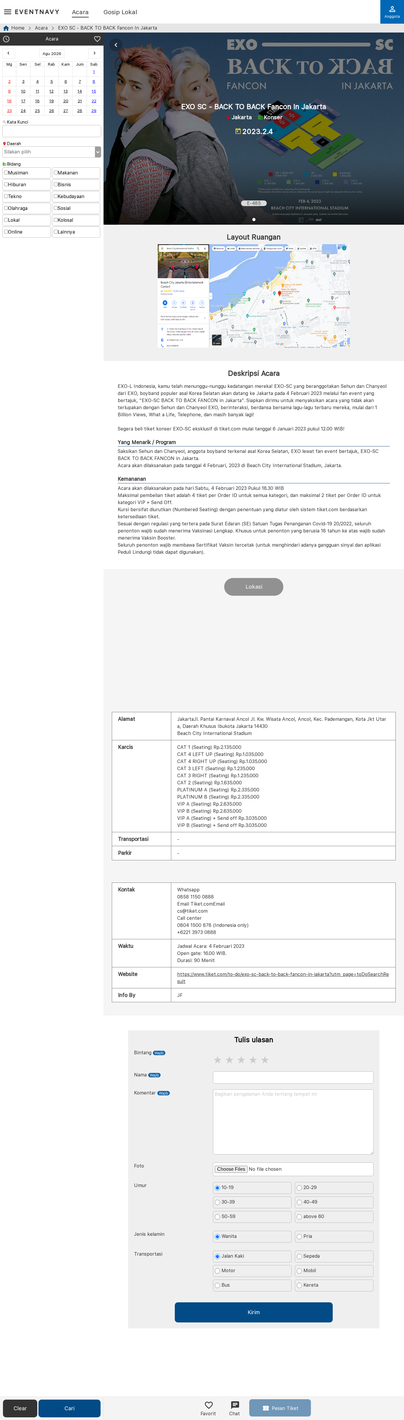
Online (15, 232)
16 (9, 100)
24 (23, 110)
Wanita (229, 1236)
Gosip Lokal (120, 12)
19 (51, 100)
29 (93, 110)
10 (23, 91)
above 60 (313, 1216)
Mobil (309, 1270)
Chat (234, 1413)
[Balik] (115, 44)
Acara (80, 12)
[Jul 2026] (8, 53)
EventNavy (37, 11)
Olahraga (18, 208)
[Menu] (7, 12)
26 (51, 110)
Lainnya (66, 232)
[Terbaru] (6, 40)
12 (51, 91)
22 (94, 100)
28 (79, 110)
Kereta (310, 1285)
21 (80, 100)
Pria (307, 1236)
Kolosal (65, 220)
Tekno (15, 196)
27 (65, 110)
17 (23, 100)
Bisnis (64, 184)
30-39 (228, 1202)
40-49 (310, 1202)
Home (18, 28)
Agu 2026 (52, 53)
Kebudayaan (71, 196)
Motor (228, 1270)
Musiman (18, 173)
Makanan (68, 173)
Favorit (208, 1413)
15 (94, 91)
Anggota (392, 16)
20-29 (310, 1187)
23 (9, 110)
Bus (226, 1285)
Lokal (14, 220)
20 (65, 100)
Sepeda (311, 1256)
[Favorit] (97, 40)
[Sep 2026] (94, 53)
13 (66, 91)
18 (37, 100)
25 (37, 110)
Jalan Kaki (233, 1256)
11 (37, 91)
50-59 (228, 1216)
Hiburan (17, 184)
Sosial (64, 208)
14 (79, 91)
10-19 (228, 1187)
